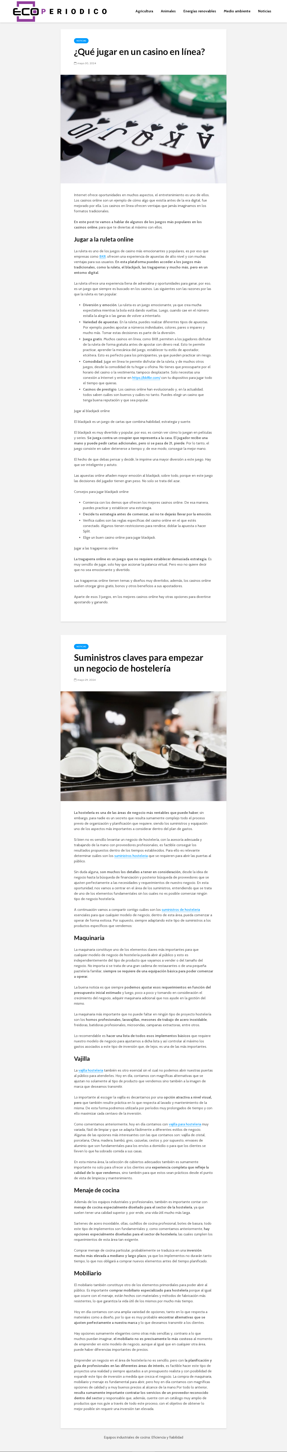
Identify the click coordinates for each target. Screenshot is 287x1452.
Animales (168, 11)
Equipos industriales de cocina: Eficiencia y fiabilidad (143, 1437)
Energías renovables (199, 11)
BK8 (102, 256)
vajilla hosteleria (90, 1070)
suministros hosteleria (131, 856)
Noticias (264, 11)
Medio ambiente (237, 11)
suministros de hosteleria (181, 909)
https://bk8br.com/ (146, 378)
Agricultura (144, 11)
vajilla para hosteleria (185, 1124)
